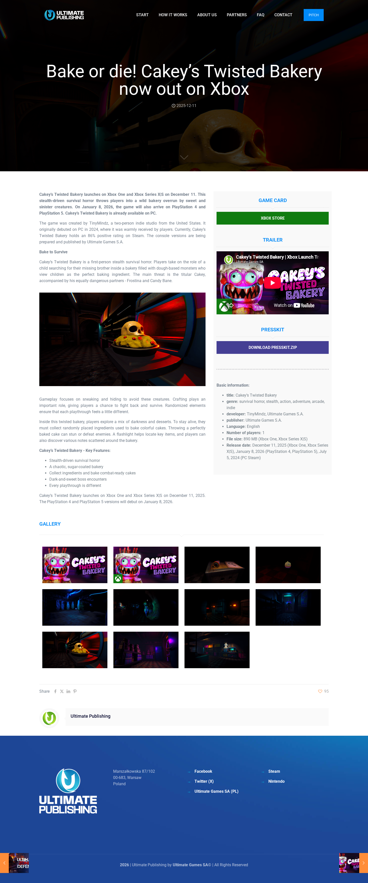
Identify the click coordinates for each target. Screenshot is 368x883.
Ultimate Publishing (90, 716)
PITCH (314, 15)
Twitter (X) (204, 781)
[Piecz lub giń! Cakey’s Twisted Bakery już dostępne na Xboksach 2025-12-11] (353, 863)
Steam (274, 771)
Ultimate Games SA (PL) (217, 791)
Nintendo (276, 781)
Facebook (203, 771)
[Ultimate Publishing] (64, 15)
